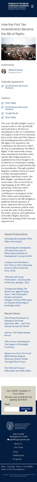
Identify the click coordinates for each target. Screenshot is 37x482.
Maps (3, 467)
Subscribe (26, 409)
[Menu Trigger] (32, 6)
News (15, 452)
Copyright (11, 467)
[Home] (18, 6)
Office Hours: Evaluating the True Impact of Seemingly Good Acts (17, 344)
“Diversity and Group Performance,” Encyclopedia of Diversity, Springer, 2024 (17, 280)
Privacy (19, 467)
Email (7, 404)
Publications (18, 455)
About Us (18, 444)
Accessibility (28, 467)
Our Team (18, 447)
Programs (17, 459)
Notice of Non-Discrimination (13, 469)
